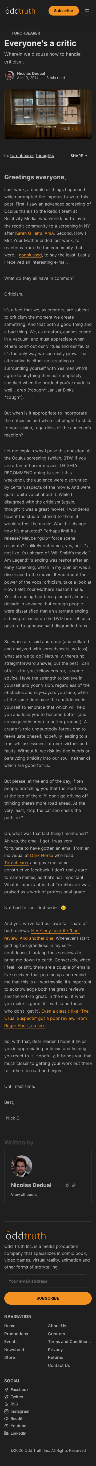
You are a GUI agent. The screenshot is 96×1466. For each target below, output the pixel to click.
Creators (56, 1333)
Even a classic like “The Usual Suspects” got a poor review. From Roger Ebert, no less (46, 1018)
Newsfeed (14, 1349)
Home (9, 1325)
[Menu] (87, 11)
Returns (55, 1357)
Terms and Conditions (69, 1341)
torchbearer (25, 33)
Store (9, 1357)
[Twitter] (67, 1185)
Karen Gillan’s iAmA (34, 233)
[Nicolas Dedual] (9, 75)
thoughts (45, 155)
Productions (16, 1333)
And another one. (37, 938)
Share (77, 156)
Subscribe (63, 10)
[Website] (74, 1185)
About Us (57, 1325)
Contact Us (59, 1365)
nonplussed (30, 255)
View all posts (24, 1194)
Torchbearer (16, 862)
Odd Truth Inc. (37, 1450)
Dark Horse (41, 855)
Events (11, 1341)
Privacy (55, 1349)
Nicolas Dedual (31, 73)
